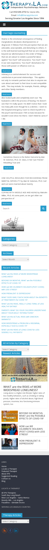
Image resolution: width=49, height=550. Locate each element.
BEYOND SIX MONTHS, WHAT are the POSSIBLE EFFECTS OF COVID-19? (32, 416)
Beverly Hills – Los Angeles (12, 500)
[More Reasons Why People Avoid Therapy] (13, 217)
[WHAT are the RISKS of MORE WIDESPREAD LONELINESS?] (25, 359)
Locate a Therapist (9, 469)
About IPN (6, 474)
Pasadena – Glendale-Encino (13, 502)
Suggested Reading (9, 476)
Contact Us (6, 478)
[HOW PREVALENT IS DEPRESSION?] (10, 439)
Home (4, 466)
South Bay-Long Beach (11, 495)
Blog (3, 481)
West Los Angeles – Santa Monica (15, 497)
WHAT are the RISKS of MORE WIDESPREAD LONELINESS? (22, 388)
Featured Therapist (9, 471)
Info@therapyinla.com (27, 15)
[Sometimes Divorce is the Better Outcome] (25, 127)
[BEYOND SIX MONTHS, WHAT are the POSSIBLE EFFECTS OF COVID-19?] (10, 412)
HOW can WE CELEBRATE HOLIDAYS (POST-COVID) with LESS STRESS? (32, 430)
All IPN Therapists (9, 493)
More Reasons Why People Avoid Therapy (13, 227)
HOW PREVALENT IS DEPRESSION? (16, 293)
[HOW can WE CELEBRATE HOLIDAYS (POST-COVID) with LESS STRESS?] (10, 425)
